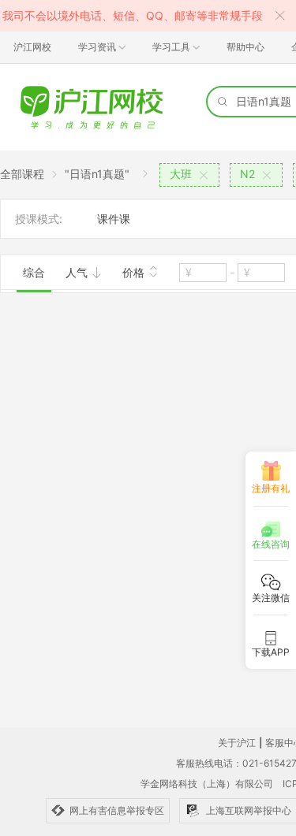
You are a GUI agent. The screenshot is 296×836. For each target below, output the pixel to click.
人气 (78, 272)
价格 (135, 272)
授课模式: (38, 218)
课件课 (113, 218)
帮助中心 (245, 47)
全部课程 (22, 173)
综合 (34, 272)
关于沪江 (237, 743)
